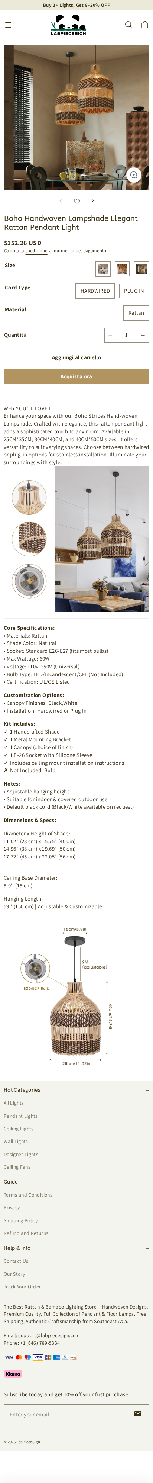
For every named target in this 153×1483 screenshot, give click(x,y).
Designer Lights (21, 1154)
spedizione (37, 250)
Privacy (12, 1207)
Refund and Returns (26, 1233)
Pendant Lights (21, 1116)
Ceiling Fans (17, 1166)
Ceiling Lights (19, 1128)
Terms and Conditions (28, 1194)
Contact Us (16, 1261)
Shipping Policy (21, 1220)
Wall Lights (16, 1141)
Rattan (136, 312)
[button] (8, 24)
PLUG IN (134, 290)
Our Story (14, 1274)
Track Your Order (22, 1286)
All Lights (14, 1103)
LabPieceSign (28, 1441)
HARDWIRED (95, 290)
